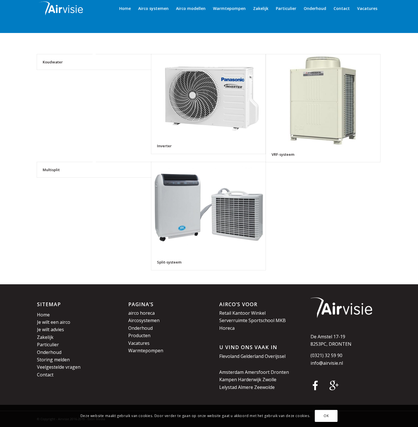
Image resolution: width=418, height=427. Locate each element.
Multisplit (51, 169)
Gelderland (252, 356)
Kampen (228, 379)
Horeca (227, 328)
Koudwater (53, 62)
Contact (45, 375)
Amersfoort (257, 372)
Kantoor (241, 313)
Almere (245, 387)
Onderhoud (49, 352)
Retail (225, 313)
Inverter (164, 145)
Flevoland (229, 356)
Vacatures (139, 343)
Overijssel (275, 356)
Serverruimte (233, 320)
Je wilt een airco (53, 322)
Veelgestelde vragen (58, 367)
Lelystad (228, 387)
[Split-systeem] (208, 208)
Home (43, 315)
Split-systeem (169, 262)
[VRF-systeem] (323, 100)
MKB (281, 320)
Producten (139, 335)
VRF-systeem (283, 154)
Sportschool (261, 320)
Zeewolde (264, 387)
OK (326, 415)
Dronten (280, 372)
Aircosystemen (144, 320)
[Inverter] (208, 96)
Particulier (48, 344)
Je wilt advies (50, 329)
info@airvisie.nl (327, 363)
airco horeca (141, 313)
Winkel (258, 313)
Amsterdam (231, 372)
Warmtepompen (145, 350)
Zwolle (269, 379)
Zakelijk (45, 337)
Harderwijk (249, 379)
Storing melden (53, 359)
